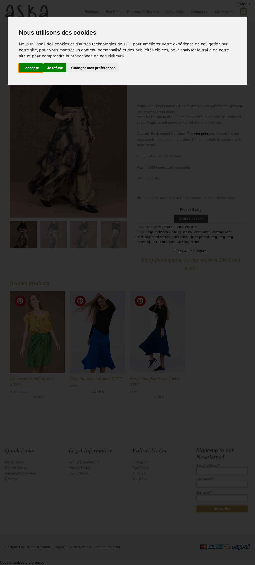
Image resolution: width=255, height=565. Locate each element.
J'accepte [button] (31, 68)
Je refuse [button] (55, 68)
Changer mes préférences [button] (93, 68)
